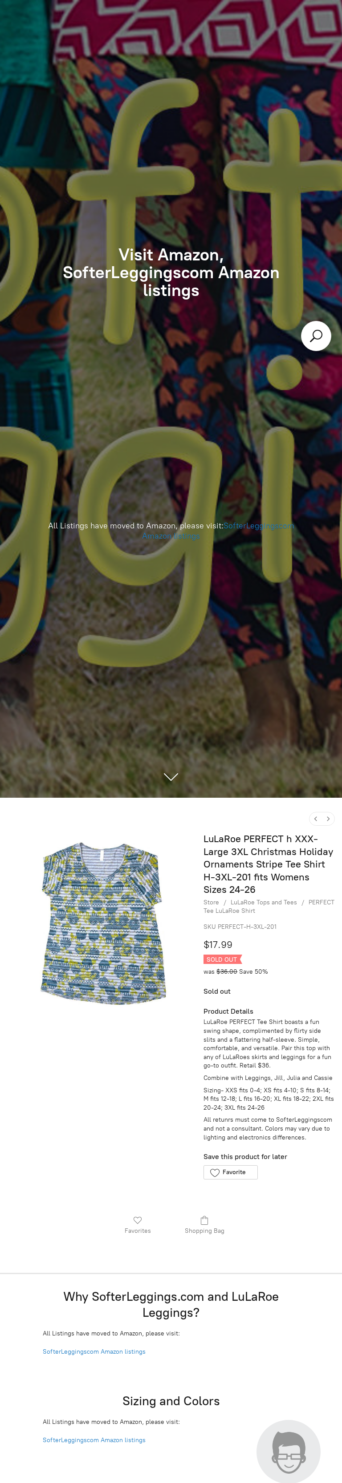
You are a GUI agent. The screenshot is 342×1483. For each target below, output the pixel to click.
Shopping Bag (204, 1231)
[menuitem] (315, 818)
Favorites (138, 1231)
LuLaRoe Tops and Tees (264, 902)
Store (211, 902)
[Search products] (316, 336)
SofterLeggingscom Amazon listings (94, 1351)
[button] (230, 1172)
